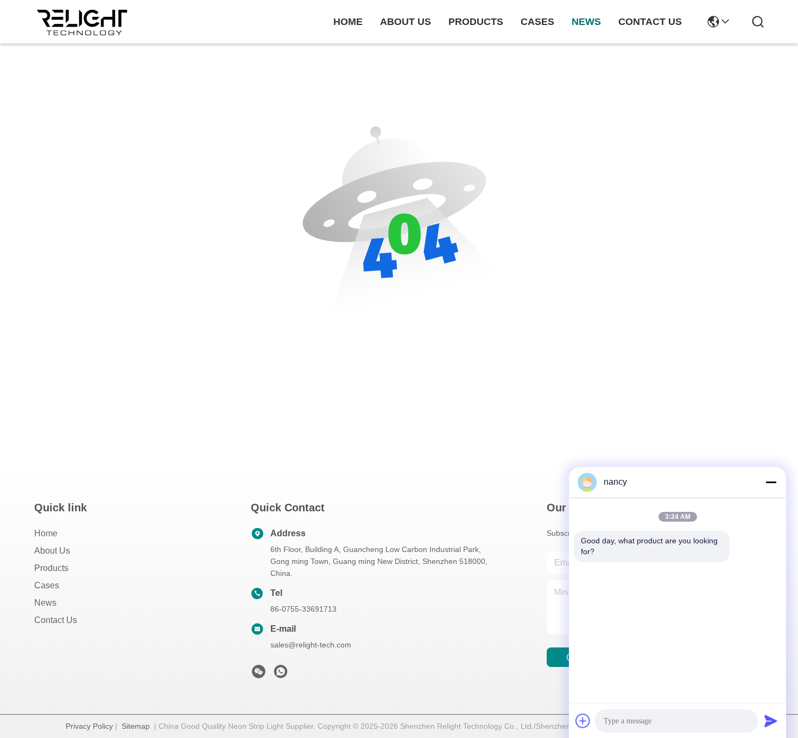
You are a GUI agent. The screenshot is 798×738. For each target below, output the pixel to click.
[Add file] (583, 721)
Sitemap (136, 726)
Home (348, 21)
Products (51, 568)
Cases (46, 585)
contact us (650, 21)
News (45, 602)
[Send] (771, 721)
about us (405, 21)
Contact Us (55, 620)
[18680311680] (280, 674)
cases (537, 21)
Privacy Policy (89, 726)
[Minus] (770, 482)
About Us (52, 550)
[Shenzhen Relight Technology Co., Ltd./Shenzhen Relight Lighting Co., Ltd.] (85, 21)
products (475, 21)
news (586, 21)
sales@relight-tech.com (310, 644)
